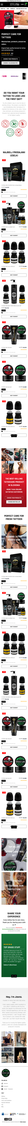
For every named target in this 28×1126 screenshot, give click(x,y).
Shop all (3, 8)
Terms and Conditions (6, 606)
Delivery (3, 601)
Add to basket (7, 185)
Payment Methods (5, 608)
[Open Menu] (2, 4)
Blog (2, 612)
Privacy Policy (4, 604)
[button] (20, 190)
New (8, 8)
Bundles (12, 8)
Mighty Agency (23, 627)
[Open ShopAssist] (14, 1123)
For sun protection (21, 8)
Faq (2, 610)
